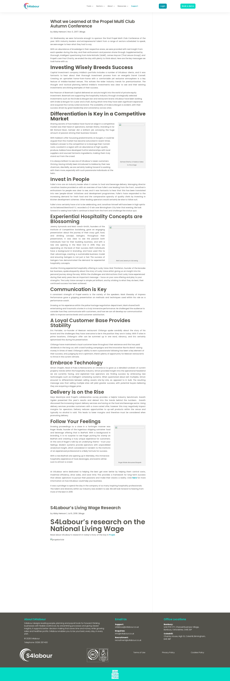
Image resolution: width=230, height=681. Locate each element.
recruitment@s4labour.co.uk (128, 640)
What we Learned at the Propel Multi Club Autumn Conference (92, 24)
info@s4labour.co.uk (124, 633)
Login (162, 6)
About (110, 6)
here (134, 478)
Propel (112, 535)
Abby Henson (59, 31)
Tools (89, 6)
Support (134, 6)
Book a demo (188, 6)
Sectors (99, 6)
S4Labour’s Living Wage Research (85, 508)
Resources (122, 6)
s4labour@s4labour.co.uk (127, 627)
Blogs (82, 31)
